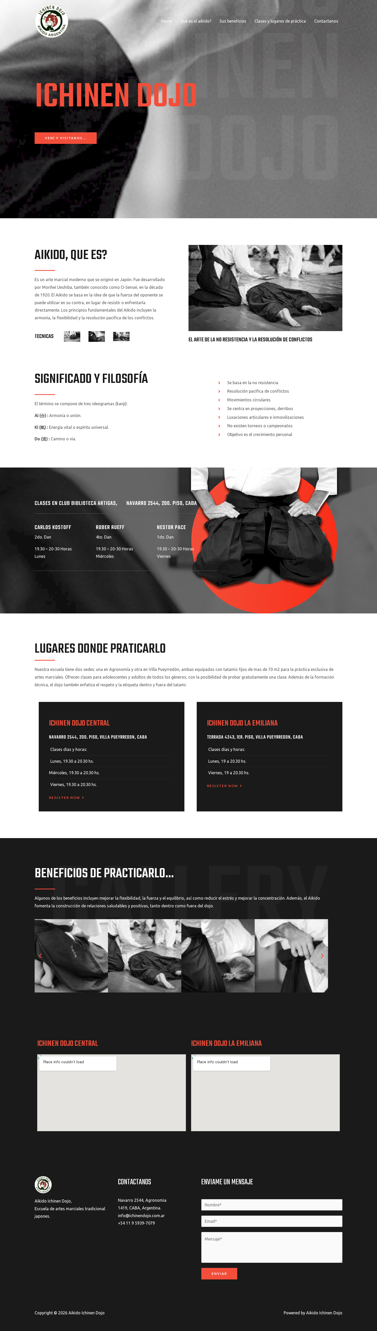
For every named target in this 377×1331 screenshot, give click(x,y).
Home (166, 21)
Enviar (219, 1273)
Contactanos (326, 21)
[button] (40, 956)
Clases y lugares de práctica (280, 21)
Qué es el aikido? (195, 21)
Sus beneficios (233, 21)
